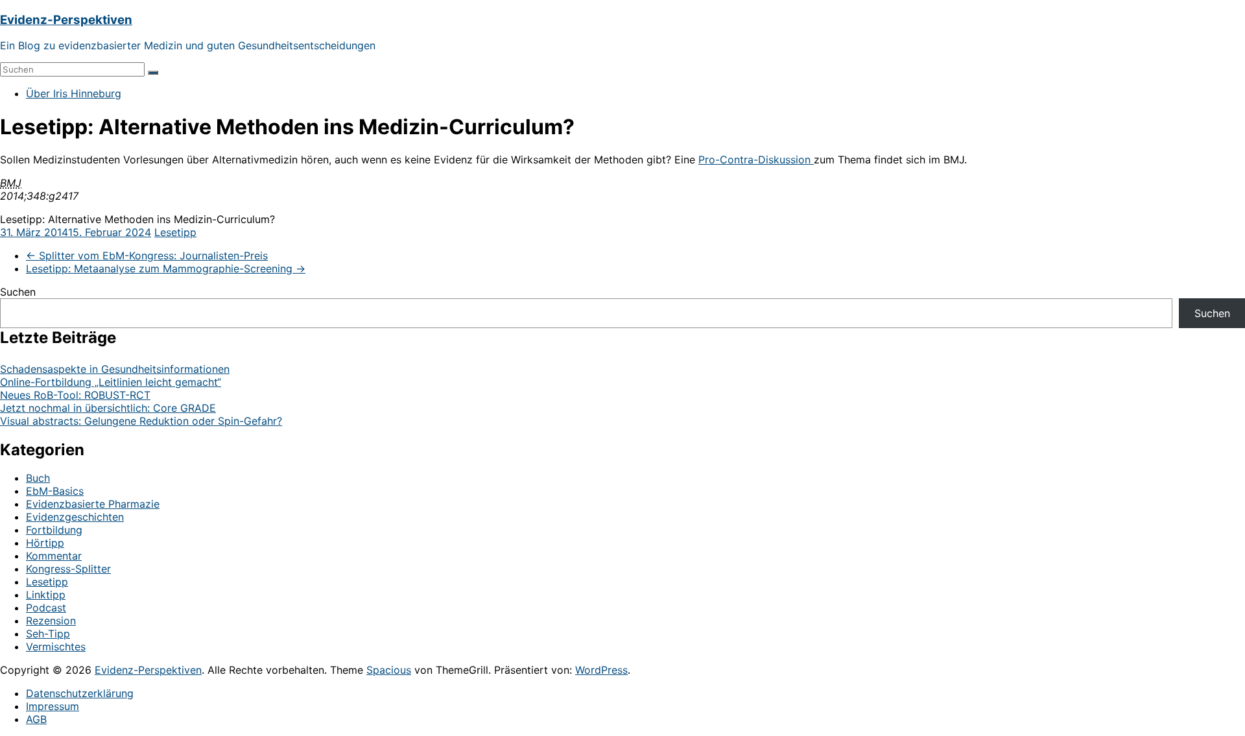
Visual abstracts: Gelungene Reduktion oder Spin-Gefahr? (141, 420)
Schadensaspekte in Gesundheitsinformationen (115, 368)
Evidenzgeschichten (75, 516)
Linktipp (45, 594)
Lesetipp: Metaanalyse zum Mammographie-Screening (165, 268)
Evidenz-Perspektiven (66, 19)
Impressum (52, 706)
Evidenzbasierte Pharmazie (93, 503)
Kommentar (54, 555)
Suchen (18, 291)
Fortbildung (54, 529)
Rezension (51, 620)
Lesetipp (175, 232)
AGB (36, 719)
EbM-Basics (55, 490)
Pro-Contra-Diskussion (756, 159)
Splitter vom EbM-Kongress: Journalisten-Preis (147, 255)
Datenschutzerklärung (80, 693)
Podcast (46, 607)
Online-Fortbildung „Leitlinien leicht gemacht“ (110, 381)
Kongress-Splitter (68, 568)
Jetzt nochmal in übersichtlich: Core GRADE (108, 407)
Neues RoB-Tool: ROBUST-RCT (75, 394)
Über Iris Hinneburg (73, 93)
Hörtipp (45, 542)
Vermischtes (56, 646)
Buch (38, 477)
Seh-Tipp (48, 633)
